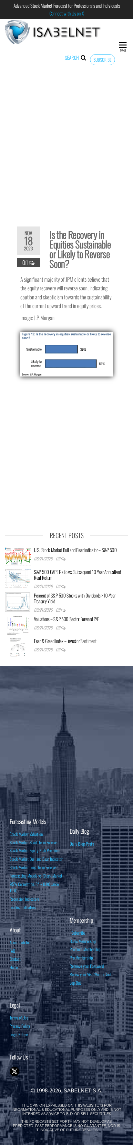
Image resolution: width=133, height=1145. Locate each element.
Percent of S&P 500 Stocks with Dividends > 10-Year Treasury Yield (75, 598)
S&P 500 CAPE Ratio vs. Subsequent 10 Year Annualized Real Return (77, 574)
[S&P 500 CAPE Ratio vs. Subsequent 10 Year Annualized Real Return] (18, 577)
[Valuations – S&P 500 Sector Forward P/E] (18, 624)
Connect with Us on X (66, 13)
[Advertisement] (66, 146)
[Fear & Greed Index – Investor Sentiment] (18, 646)
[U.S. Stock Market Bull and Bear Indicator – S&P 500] (18, 555)
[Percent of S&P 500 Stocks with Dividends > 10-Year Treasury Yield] (18, 601)
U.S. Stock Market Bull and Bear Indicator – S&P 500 (75, 549)
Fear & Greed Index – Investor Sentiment (65, 640)
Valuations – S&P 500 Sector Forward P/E (66, 618)
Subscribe (102, 59)
